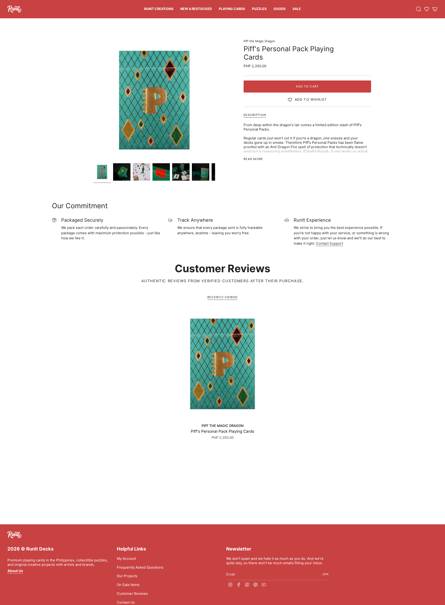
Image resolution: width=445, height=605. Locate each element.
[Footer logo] (14, 534)
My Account (126, 558)
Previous (93, 100)
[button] (159, 9)
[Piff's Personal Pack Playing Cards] (222, 363)
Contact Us (126, 602)
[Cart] (434, 9)
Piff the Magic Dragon (259, 41)
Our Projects (127, 576)
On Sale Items (128, 585)
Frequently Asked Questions (140, 567)
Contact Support (329, 243)
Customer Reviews (132, 593)
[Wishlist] (426, 9)
